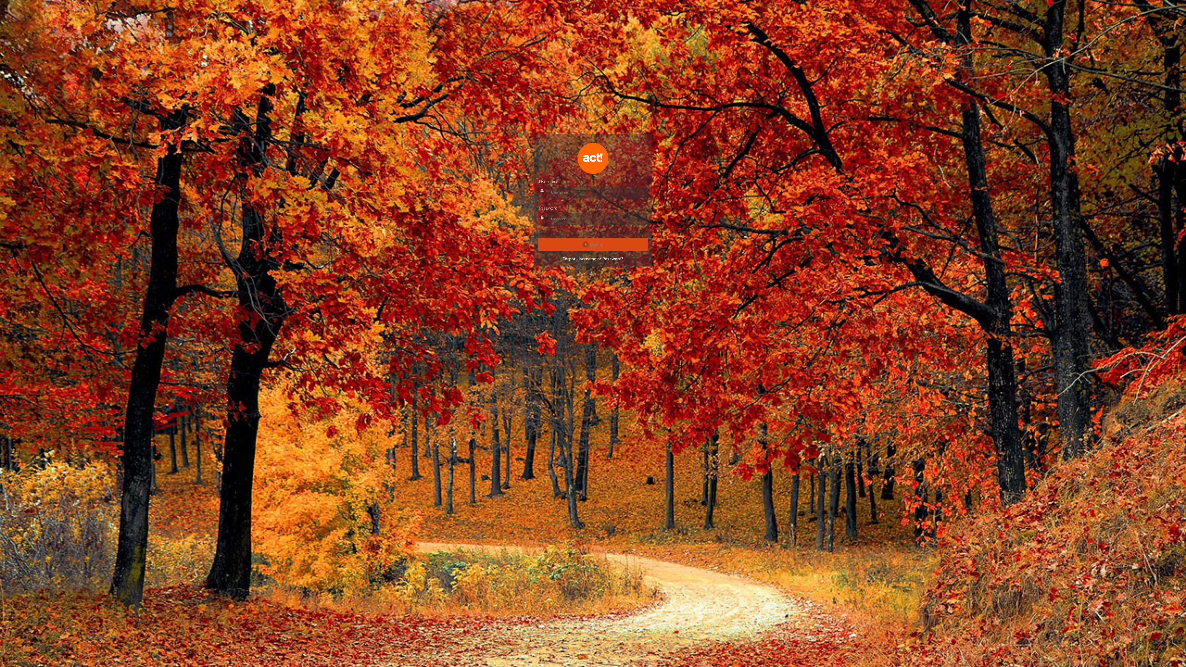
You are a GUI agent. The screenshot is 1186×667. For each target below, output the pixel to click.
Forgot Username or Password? (593, 258)
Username (548, 181)
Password (548, 208)
